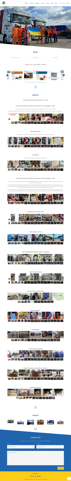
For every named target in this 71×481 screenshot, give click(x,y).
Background (37, 3)
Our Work (47, 3)
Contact (67, 3)
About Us (26, 3)
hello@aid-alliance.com (32, 441)
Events (52, 3)
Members (31, 3)
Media (56, 3)
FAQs (61, 3)
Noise (46, 479)
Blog (64, 3)
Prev (7, 75)
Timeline (42, 3)
